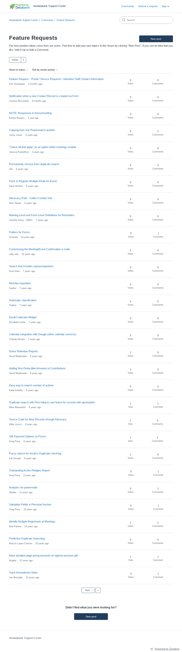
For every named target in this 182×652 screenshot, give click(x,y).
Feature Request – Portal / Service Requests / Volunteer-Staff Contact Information (56, 78)
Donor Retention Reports (23, 351)
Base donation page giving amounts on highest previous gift (43, 555)
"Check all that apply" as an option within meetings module (42, 147)
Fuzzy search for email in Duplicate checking (35, 453)
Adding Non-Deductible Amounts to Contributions (37, 368)
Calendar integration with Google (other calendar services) (42, 334)
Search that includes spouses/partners (31, 266)
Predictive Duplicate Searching (27, 538)
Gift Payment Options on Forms (27, 436)
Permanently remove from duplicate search (34, 164)
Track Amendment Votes (23, 572)
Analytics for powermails (23, 487)
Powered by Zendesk (167, 648)
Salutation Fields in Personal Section (30, 504)
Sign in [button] (165, 6)
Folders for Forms (19, 232)
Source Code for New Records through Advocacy (37, 419)
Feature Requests (66, 20)
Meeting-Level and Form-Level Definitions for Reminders (41, 215)
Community (127, 6)
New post (156, 38)
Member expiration (20, 283)
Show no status (17, 70)
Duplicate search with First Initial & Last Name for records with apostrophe (52, 402)
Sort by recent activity (44, 70)
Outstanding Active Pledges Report (29, 470)
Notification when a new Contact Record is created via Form (44, 95)
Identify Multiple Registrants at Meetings (32, 521)
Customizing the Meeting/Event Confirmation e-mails (39, 249)
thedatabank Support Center (23, 20)
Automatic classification (22, 300)
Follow (15, 60)
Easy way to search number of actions (31, 385)
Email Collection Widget (22, 317)
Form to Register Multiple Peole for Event (33, 181)
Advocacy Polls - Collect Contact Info (30, 198)
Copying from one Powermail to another (32, 130)
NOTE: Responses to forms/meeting (30, 113)
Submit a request (147, 6)
